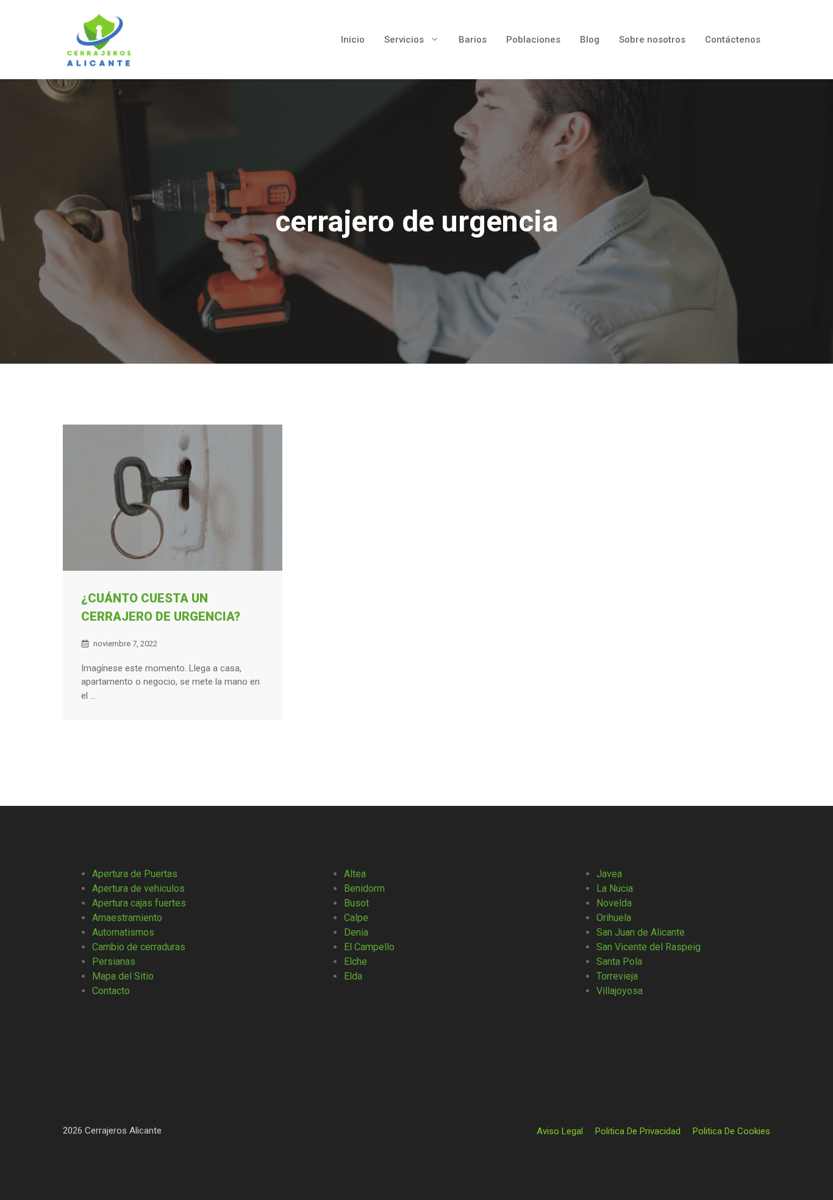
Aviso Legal (560, 1131)
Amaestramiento (127, 917)
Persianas (113, 961)
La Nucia (614, 888)
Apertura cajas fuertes (139, 903)
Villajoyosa (619, 991)
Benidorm (364, 888)
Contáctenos (732, 39)
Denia (356, 932)
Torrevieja (617, 976)
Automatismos (123, 932)
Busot (356, 903)
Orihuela (613, 917)
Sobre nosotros (652, 39)
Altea (355, 874)
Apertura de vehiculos (138, 888)
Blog (589, 39)
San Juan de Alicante (640, 932)
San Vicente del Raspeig (648, 947)
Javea (609, 874)
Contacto (111, 991)
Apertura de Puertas (134, 874)
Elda (353, 976)
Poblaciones (533, 39)
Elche (355, 961)
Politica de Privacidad (638, 1131)
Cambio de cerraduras (138, 947)
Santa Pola (619, 961)
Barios (473, 39)
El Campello (369, 947)
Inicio (353, 39)
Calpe (356, 917)
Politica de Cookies (731, 1131)
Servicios (404, 39)
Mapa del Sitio (123, 976)
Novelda (614, 903)
